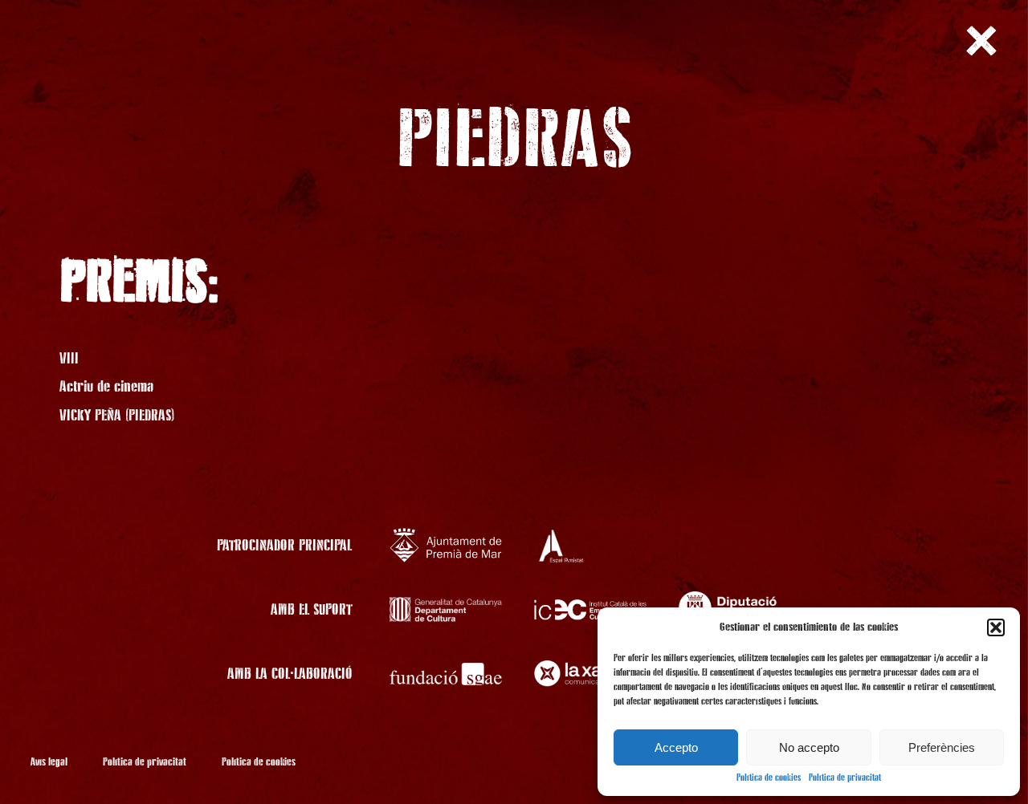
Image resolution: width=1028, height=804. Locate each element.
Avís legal (49, 762)
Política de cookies (768, 778)
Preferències (941, 747)
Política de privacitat (845, 778)
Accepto (676, 747)
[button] (996, 627)
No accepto (809, 747)
